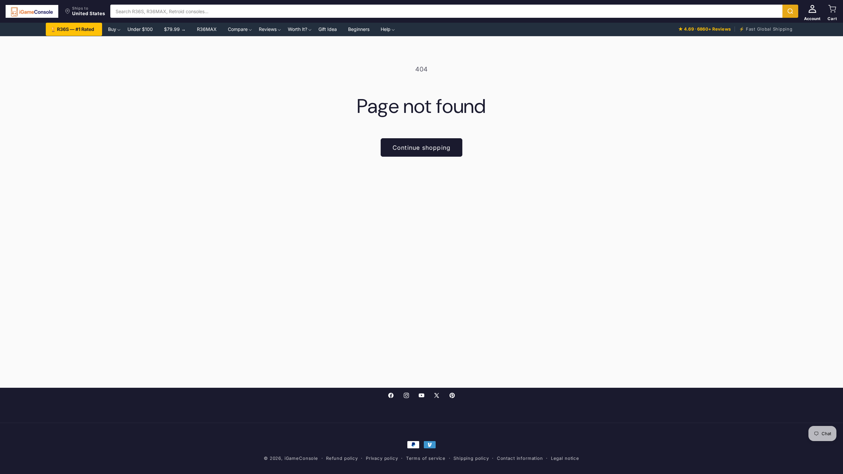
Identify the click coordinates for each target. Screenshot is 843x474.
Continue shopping (421, 147)
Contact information (520, 458)
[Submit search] (790, 11)
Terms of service (426, 458)
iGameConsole (301, 458)
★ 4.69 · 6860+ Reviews (704, 29)
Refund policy (342, 458)
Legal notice (565, 458)
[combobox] (446, 11)
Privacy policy (382, 458)
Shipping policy (471, 458)
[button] (85, 11)
